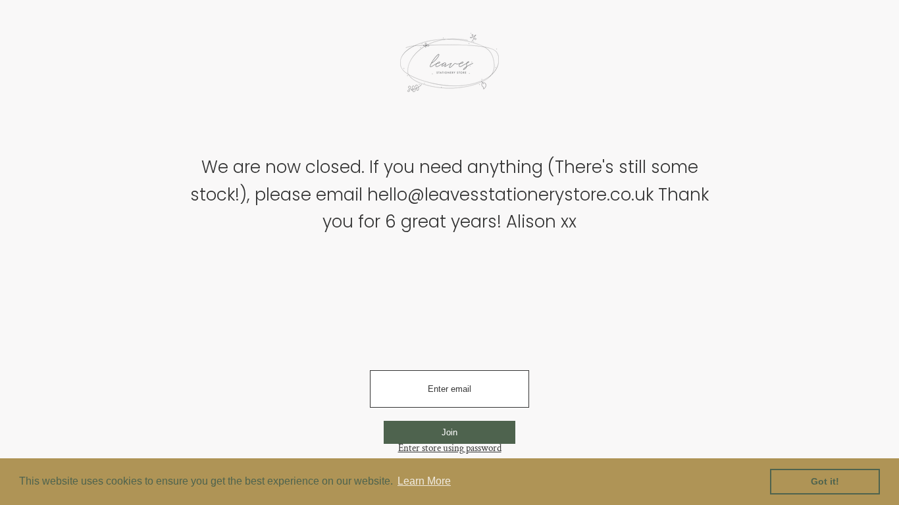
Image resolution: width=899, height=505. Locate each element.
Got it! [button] (825, 481)
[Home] (449, 67)
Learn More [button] (424, 481)
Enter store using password (449, 448)
